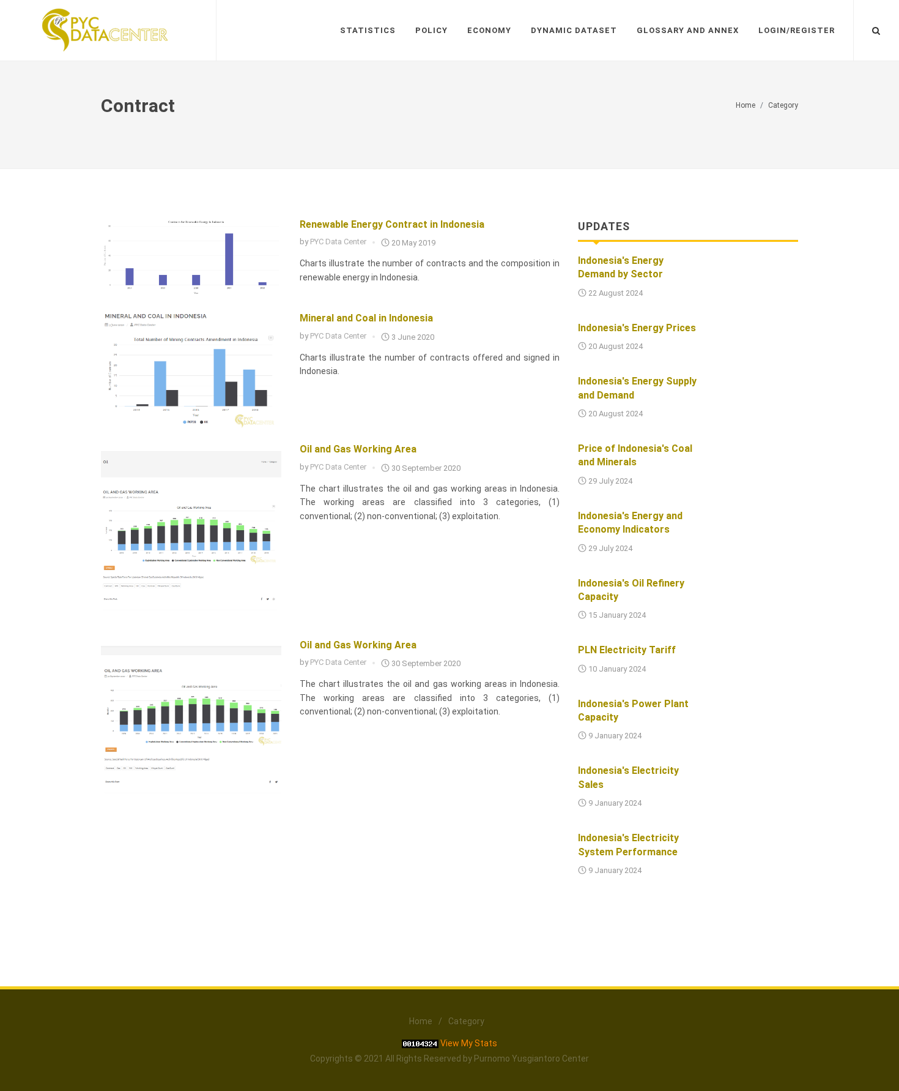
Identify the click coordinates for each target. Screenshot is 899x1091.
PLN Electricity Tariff (627, 650)
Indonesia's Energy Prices (637, 328)
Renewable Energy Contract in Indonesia (392, 224)
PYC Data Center (338, 241)
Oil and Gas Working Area (358, 449)
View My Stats (468, 1043)
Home (745, 105)
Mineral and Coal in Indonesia (366, 318)
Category (783, 105)
